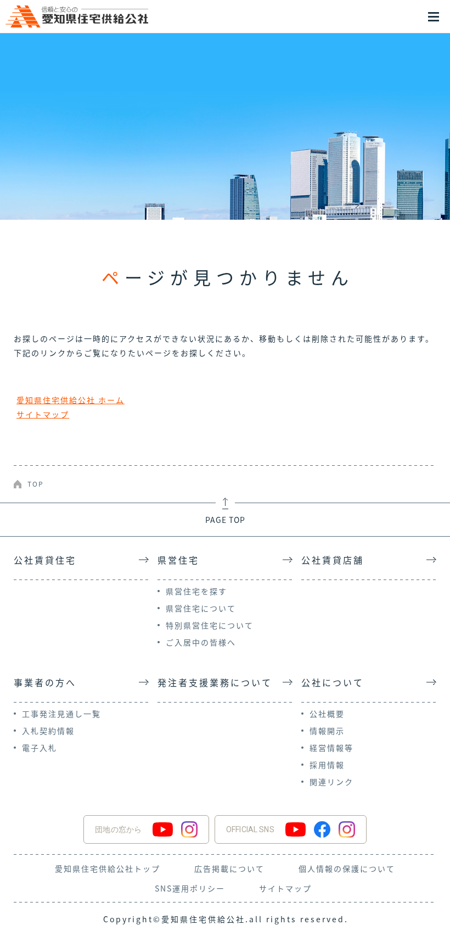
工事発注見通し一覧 (61, 713)
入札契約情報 (48, 730)
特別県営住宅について (210, 625)
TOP (35, 483)
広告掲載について (229, 868)
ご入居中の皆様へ (201, 642)
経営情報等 (331, 747)
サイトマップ (42, 414)
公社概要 (327, 713)
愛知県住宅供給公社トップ (107, 868)
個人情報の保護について (347, 868)
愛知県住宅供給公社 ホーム (70, 399)
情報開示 (327, 730)
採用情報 (327, 764)
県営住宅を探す (196, 591)
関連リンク (331, 781)
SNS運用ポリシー (190, 888)
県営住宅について (201, 608)
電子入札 (39, 747)
